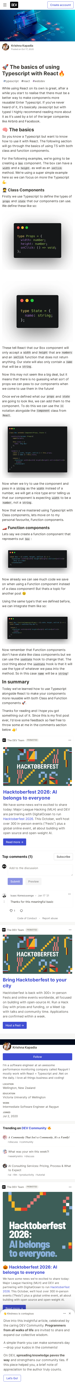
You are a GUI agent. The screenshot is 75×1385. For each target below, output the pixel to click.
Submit (15, 881)
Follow (37, 1056)
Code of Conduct (27, 918)
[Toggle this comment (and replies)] (4, 901)
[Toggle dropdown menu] (70, 740)
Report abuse (50, 918)
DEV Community (34, 1128)
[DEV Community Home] (14, 4)
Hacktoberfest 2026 (18, 819)
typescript (11, 81)
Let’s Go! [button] (12, 1378)
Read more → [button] (14, 842)
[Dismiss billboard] (69, 1313)
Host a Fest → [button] (15, 1025)
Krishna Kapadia (22, 45)
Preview (33, 881)
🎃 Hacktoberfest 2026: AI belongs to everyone (30, 1270)
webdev (39, 81)
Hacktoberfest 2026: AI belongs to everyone (30, 795)
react (25, 81)
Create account (60, 5)
